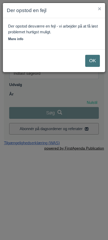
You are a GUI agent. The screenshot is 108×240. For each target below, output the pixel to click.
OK (92, 60)
